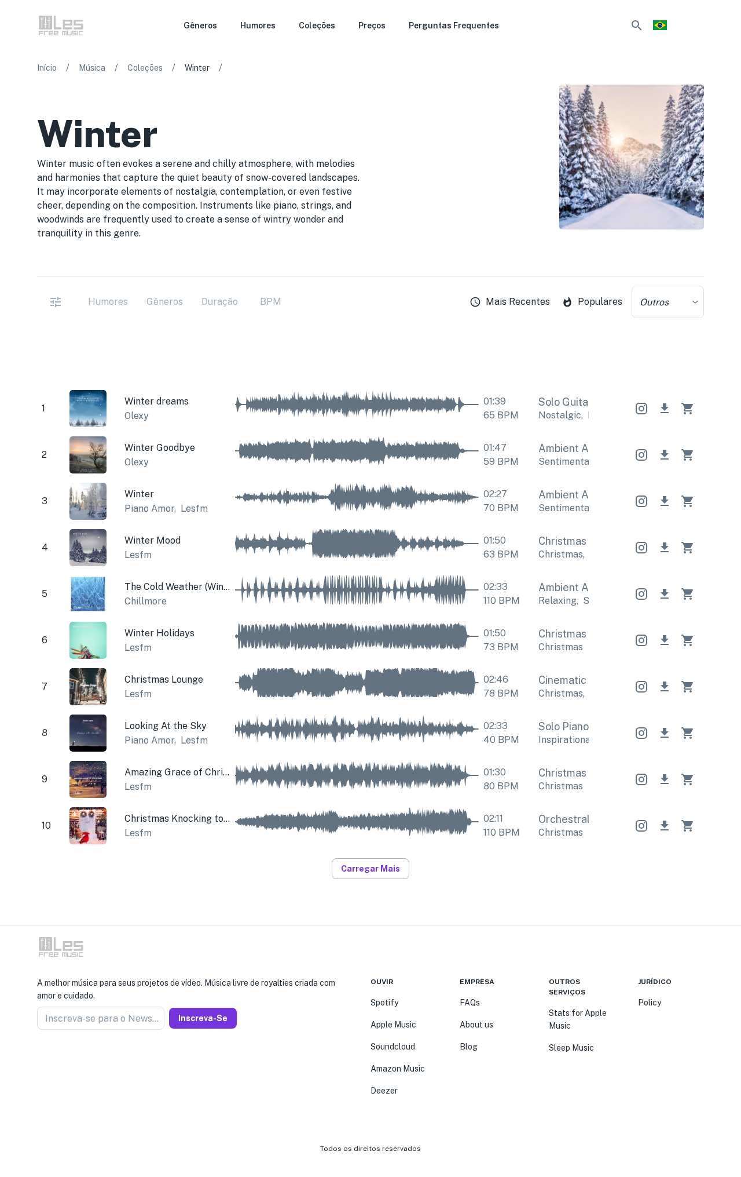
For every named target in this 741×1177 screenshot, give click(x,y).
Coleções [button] (317, 25)
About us (476, 1024)
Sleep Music (571, 1047)
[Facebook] (41, 1057)
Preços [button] (372, 25)
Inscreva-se (203, 1018)
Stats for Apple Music (578, 1019)
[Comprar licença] (687, 408)
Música (92, 67)
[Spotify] (697, 260)
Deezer (384, 1090)
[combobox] (668, 302)
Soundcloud (392, 1046)
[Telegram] (69, 1057)
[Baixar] (664, 408)
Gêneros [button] (200, 25)
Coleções (145, 67)
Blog (469, 1046)
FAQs (470, 1002)
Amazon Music (397, 1068)
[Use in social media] (641, 408)
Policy (649, 1002)
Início (47, 67)
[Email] (83, 1057)
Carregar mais (370, 868)
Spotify (384, 1002)
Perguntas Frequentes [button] (454, 25)
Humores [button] (258, 25)
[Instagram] (55, 1057)
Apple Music (393, 1024)
